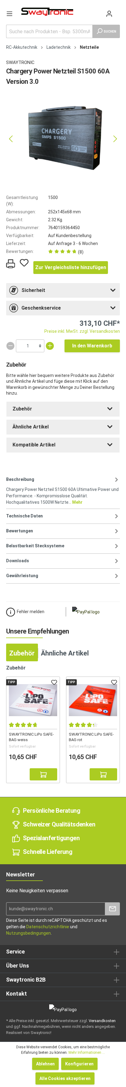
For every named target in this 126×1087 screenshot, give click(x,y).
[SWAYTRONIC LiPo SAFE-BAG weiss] (33, 700)
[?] (43, 774)
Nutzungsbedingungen (28, 933)
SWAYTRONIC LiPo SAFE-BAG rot (91, 737)
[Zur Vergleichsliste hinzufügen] (15, 774)
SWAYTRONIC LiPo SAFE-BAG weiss (31, 737)
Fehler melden (30, 611)
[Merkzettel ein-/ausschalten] (24, 262)
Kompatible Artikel (34, 445)
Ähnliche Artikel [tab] (65, 653)
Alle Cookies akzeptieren (65, 1078)
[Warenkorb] (117, 10)
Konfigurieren (79, 1063)
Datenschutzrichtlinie (47, 926)
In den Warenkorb (92, 346)
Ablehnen (45, 1063)
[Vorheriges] (10, 139)
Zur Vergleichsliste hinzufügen (70, 267)
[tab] (63, 290)
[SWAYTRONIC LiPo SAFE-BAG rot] (93, 700)
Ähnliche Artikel (31, 427)
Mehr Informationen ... (87, 1052)
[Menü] (9, 14)
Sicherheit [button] (33, 290)
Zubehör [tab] (22, 653)
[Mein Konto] (109, 13)
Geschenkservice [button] (41, 308)
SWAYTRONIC (20, 62)
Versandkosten (102, 1020)
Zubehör (22, 409)
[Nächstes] (115, 139)
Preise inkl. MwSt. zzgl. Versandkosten (82, 331)
